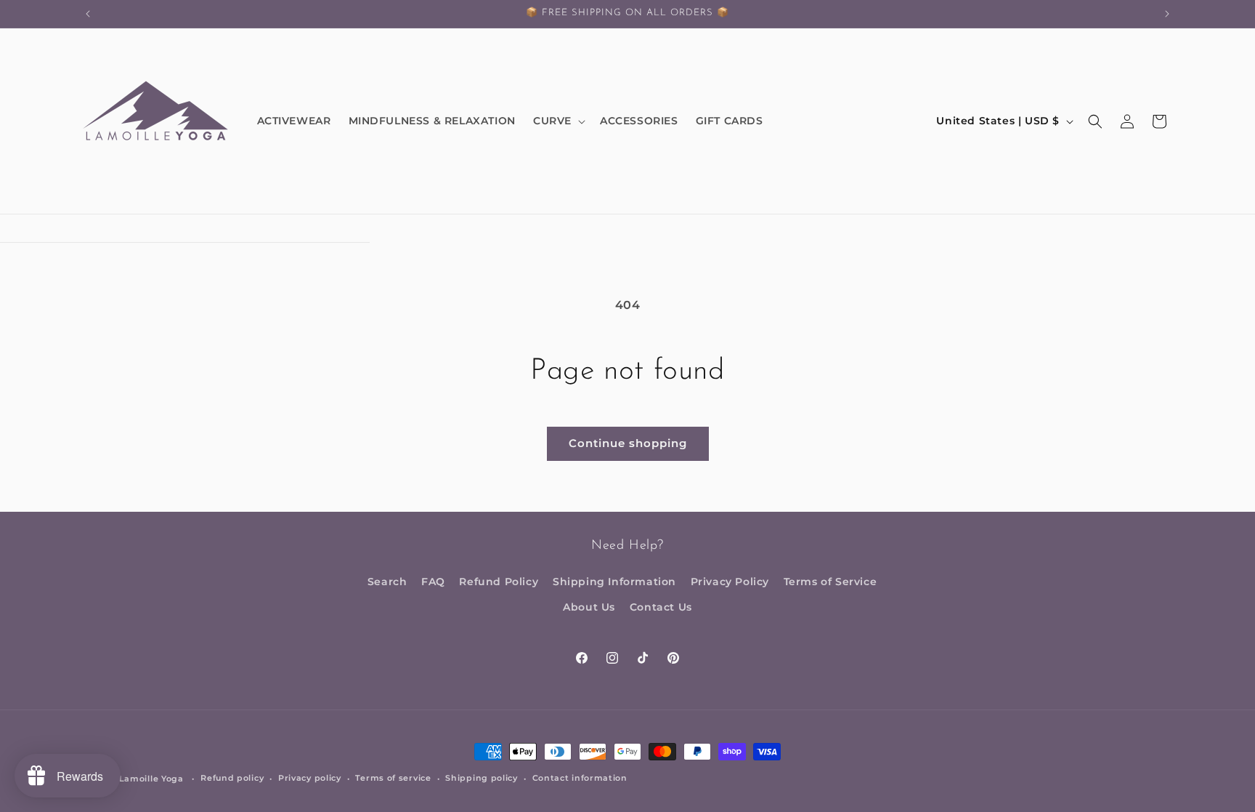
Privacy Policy (730, 581)
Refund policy (232, 778)
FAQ (433, 581)
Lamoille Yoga (151, 778)
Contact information (580, 778)
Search (387, 581)
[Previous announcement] (88, 14)
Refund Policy (498, 581)
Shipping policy (481, 778)
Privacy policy (309, 778)
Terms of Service (830, 581)
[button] (557, 120)
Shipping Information (614, 581)
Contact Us (661, 607)
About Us (589, 607)
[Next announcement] (1167, 14)
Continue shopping (628, 443)
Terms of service (393, 778)
